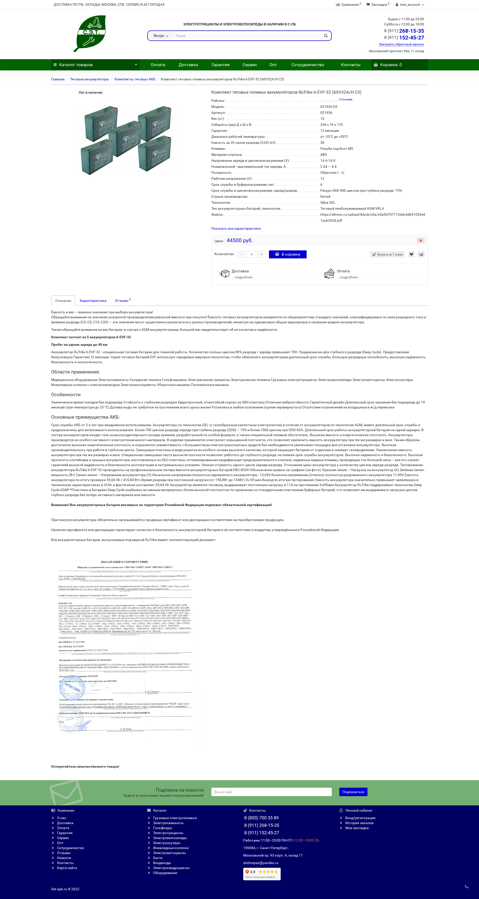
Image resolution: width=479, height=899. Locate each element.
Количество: (224, 254)
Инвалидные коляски (170, 848)
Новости (63, 858)
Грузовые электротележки (174, 818)
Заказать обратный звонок (401, 44)
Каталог (76, 64)
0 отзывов (345, 99)
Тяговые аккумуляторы (89, 79)
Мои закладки (357, 828)
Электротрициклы (167, 833)
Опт (272, 64)
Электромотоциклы (169, 853)
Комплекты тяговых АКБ (135, 79)
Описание (63, 301)
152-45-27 (404, 38)
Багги (157, 858)
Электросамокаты (168, 823)
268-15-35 (404, 31)
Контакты (350, 64)
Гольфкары (162, 828)
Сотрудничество (307, 64)
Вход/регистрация (360, 818)
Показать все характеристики (236, 228)
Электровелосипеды (169, 838)
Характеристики (93, 301)
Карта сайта (66, 868)
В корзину (291, 254)
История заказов (359, 823)
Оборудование (164, 873)
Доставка (188, 64)
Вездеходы (161, 863)
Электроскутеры (166, 843)
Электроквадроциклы (171, 868)
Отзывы (123, 300)
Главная (58, 79)
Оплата (157, 64)
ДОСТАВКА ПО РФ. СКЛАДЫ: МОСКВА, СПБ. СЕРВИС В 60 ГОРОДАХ (109, 4)
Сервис (249, 64)
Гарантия (221, 64)
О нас (61, 818)
